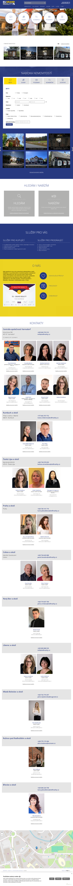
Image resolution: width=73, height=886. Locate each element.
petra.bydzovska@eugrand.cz (48, 697)
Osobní (18, 105)
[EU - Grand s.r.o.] (10, 3)
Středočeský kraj (48, 116)
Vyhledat (44, 2)
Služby (57, 6)
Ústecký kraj (59, 116)
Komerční (49, 82)
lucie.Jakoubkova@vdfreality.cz (48, 511)
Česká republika (11, 110)
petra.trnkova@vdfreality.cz (47, 604)
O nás (62, 6)
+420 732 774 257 (43, 695)
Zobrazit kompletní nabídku (36, 172)
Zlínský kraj (10, 118)
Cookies (25, 870)
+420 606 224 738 (43, 788)
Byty (10, 82)
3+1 (36, 98)
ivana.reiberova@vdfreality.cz (48, 418)
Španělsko (21, 110)
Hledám (48, 6)
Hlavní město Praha (12, 116)
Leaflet (64, 867)
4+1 (42, 98)
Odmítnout (58, 878)
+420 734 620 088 (43, 555)
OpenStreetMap (70, 867)
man (68, 870)
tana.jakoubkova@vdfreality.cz (48, 790)
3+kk (31, 98)
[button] (36, 847)
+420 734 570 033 (43, 462)
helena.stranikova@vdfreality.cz (49, 464)
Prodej (18, 93)
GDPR (53, 6)
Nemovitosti (27, 6)
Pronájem (25, 93)
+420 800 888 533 (66, 2)
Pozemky (36, 82)
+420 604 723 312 (43, 332)
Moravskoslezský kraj (35, 116)
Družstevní (26, 105)
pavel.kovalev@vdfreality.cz (47, 557)
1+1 (14, 98)
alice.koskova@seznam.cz (46, 743)
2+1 (25, 98)
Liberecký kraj (23, 116)
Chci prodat (35, 6)
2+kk (19, 98)
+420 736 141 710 (43, 509)
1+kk (8, 98)
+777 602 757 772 (43, 416)
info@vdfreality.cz (65, 3)
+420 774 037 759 (43, 602)
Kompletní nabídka (65, 43)
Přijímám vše (66, 878)
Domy (23, 82)
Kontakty (42, 6)
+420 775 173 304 (43, 741)
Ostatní (63, 82)
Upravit (51, 878)
